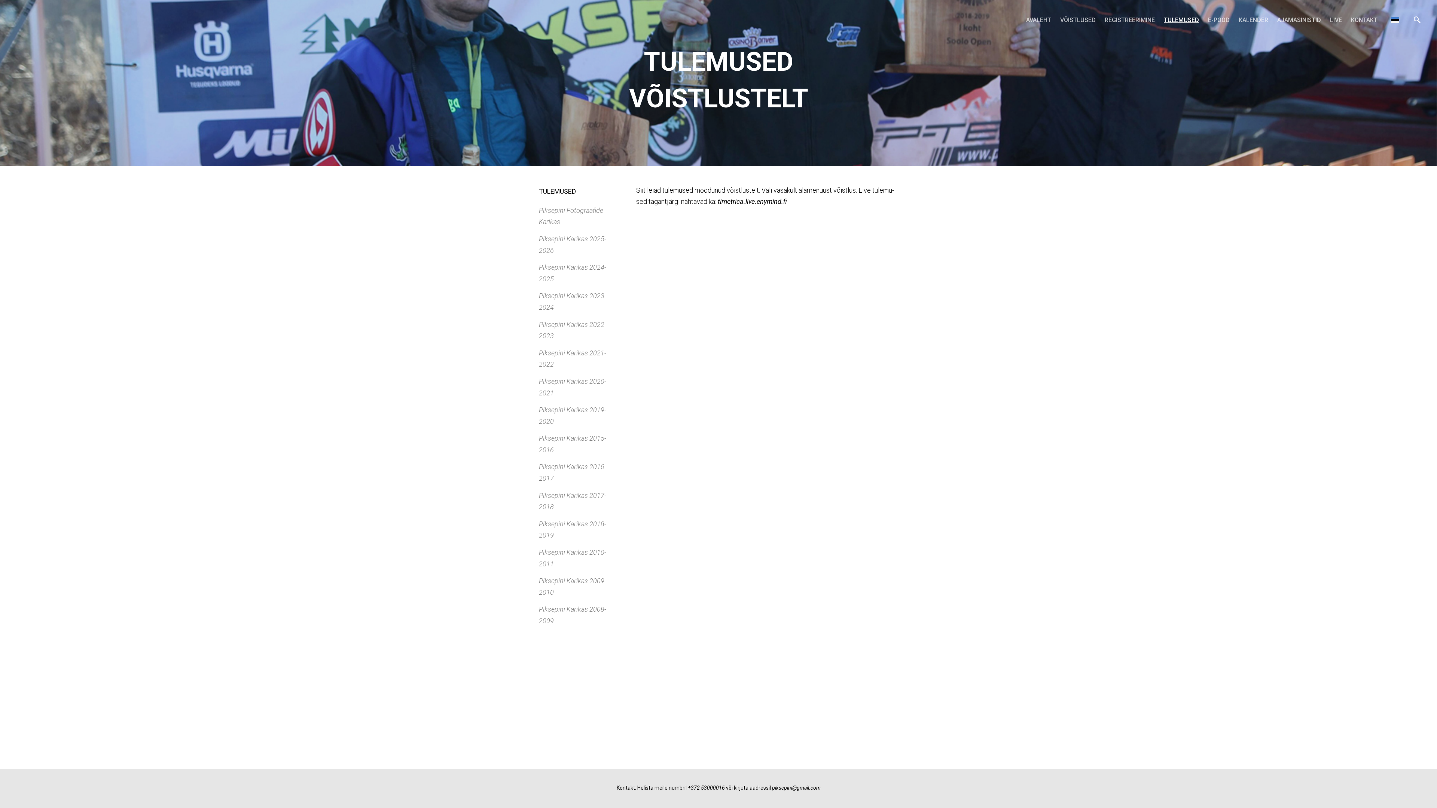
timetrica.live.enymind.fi (752, 201)
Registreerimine (1130, 20)
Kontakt (1364, 20)
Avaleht (1038, 20)
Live (1336, 20)
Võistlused (1078, 20)
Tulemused (1181, 20)
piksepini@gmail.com (796, 788)
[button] (1395, 20)
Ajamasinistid (1299, 20)
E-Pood (1219, 20)
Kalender (1253, 20)
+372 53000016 (706, 788)
